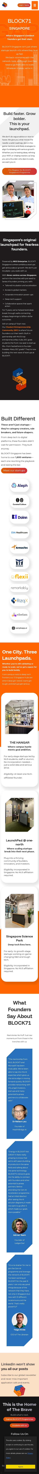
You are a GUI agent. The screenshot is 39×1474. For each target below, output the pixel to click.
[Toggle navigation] (35, 5)
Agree (20, 1467)
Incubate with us (19, 1425)
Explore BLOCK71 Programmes (19, 1419)
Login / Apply (24, 5)
